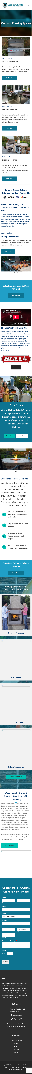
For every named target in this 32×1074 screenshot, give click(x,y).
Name (4, 897)
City (3, 932)
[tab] (14, 272)
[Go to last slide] (2, 264)
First (3, 903)
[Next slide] (29, 264)
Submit (5, 961)
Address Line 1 (5, 926)
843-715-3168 (18, 1019)
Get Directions (17, 1015)
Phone (4, 913)
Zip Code (4, 937)
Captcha (5, 951)
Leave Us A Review (16, 1040)
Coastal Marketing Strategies (18, 1068)
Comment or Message (9, 941)
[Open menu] (28, 5)
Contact (16, 1052)
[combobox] (4, 916)
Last (18, 903)
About (16, 1046)
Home (16, 1043)
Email (4, 906)
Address (5, 921)
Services (16, 1049)
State (18, 932)
